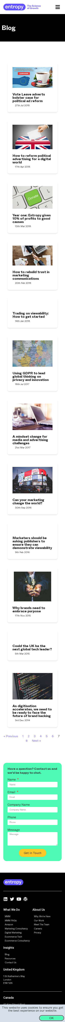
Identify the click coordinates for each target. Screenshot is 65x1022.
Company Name (19, 805)
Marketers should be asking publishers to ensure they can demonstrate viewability (32, 543)
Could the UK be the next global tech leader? (32, 648)
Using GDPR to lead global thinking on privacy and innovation (30, 376)
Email (12, 792)
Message (14, 830)
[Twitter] (12, 899)
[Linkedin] (5, 899)
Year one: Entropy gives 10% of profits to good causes (31, 218)
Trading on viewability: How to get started (30, 315)
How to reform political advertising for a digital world (31, 159)
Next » (36, 741)
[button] (57, 7)
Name (12, 780)
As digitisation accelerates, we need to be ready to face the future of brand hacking (32, 711)
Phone (12, 817)
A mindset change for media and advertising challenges (30, 440)
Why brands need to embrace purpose (28, 610)
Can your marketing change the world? (28, 502)
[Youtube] (19, 899)
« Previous (11, 736)
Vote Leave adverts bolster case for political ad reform (28, 97)
